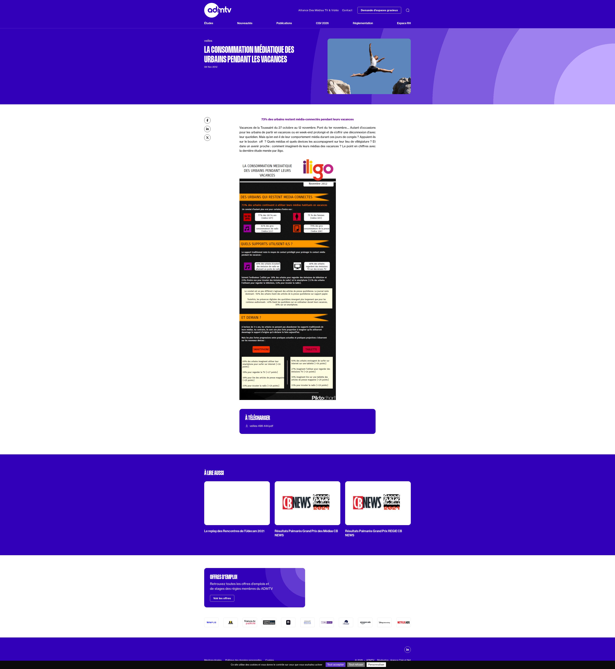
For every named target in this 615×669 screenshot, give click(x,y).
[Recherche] (407, 10)
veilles (208, 41)
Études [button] (208, 23)
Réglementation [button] (363, 23)
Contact (347, 10)
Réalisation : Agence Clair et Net (394, 660)
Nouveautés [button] (244, 23)
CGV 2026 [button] (322, 23)
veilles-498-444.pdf (261, 425)
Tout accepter (335, 664)
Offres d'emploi (223, 577)
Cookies (269, 660)
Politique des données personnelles (243, 660)
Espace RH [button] (404, 23)
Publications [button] (284, 23)
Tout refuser (356, 664)
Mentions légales (212, 660)
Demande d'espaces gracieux (379, 10)
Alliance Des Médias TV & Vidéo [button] (318, 10)
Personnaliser (376, 664)
